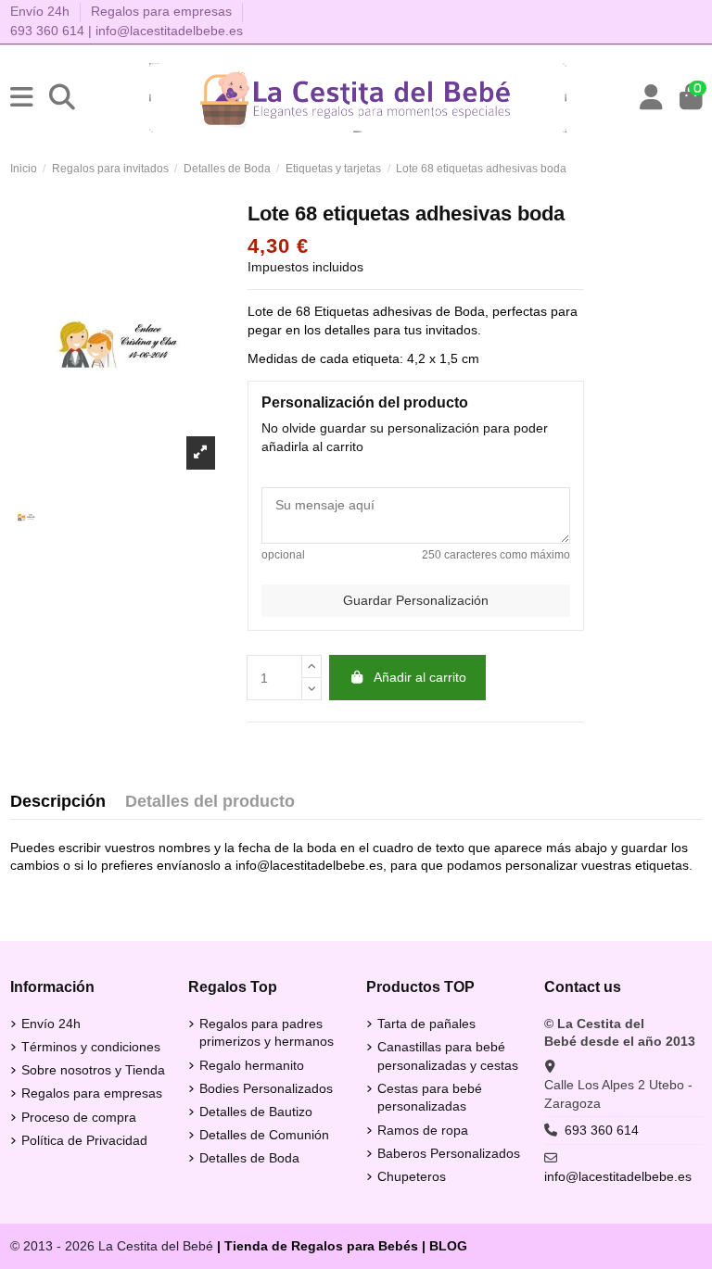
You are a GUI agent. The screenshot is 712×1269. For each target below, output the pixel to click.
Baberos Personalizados (448, 1153)
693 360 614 (47, 30)
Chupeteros (411, 1176)
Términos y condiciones (90, 1046)
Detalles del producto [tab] (210, 801)
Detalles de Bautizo (255, 1111)
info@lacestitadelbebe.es (169, 30)
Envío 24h (41, 11)
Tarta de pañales (426, 1023)
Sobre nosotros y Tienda (93, 1069)
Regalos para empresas (161, 11)
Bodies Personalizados (266, 1088)
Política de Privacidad (84, 1140)
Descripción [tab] (58, 801)
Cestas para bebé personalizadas (429, 1097)
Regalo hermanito (251, 1065)
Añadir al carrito (420, 677)
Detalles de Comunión (264, 1134)
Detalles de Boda (249, 1157)
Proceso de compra (78, 1117)
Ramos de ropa (422, 1130)
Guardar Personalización (416, 600)
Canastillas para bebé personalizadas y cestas (447, 1056)
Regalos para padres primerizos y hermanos (266, 1032)
